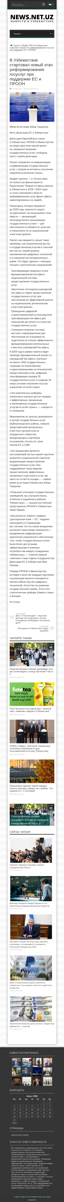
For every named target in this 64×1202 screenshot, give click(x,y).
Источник (15, 602)
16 (50, 1109)
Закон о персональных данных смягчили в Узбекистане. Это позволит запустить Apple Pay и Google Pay (31, 985)
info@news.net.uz (25, 1183)
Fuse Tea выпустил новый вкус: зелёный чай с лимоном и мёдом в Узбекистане (30, 709)
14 (38, 1109)
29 (44, 1116)
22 (44, 1113)
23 (50, 1113)
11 (20, 1109)
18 (20, 1113)
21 (38, 1113)
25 (20, 1116)
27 (32, 1116)
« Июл (14, 1123)
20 (32, 1113)
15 (44, 1109)
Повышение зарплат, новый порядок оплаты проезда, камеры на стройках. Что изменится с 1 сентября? (31, 788)
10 (14, 1109)
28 (38, 1116)
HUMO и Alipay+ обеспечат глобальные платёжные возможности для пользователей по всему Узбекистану (30, 748)
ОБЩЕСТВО (27, 45)
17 (14, 1113)
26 (26, 1116)
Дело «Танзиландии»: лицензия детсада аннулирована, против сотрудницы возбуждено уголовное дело (33, 618)
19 (26, 1113)
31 (14, 1120)
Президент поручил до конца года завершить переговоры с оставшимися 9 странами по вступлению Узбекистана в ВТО (29, 944)
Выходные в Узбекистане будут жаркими (33, 628)
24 (14, 1116)
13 (32, 1109)
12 (26, 1109)
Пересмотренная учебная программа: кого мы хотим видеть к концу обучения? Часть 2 (31, 671)
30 (50, 1116)
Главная (16, 45)
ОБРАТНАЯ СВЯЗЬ (20, 1135)
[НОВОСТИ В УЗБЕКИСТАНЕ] (32, 21)
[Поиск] (43, 4)
